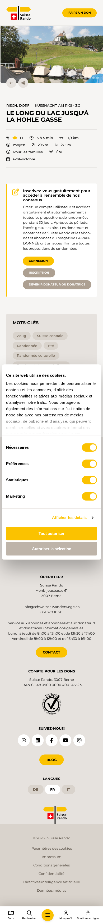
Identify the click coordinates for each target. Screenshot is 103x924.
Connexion (38, 261)
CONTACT (51, 652)
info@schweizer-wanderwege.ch (52, 607)
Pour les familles (28, 152)
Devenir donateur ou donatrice (57, 284)
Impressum (52, 857)
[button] (52, 54)
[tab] (73, 77)
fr (52, 789)
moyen (19, 145)
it (68, 789)
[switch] (89, 464)
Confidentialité (51, 873)
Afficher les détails (69, 517)
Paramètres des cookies (51, 848)
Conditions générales (51, 865)
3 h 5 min (45, 138)
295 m (43, 145)
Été (59, 152)
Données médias (51, 890)
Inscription (39, 272)
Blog (51, 760)
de (35, 789)
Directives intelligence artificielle (51, 882)
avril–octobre (24, 159)
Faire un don (79, 12)
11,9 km (72, 138)
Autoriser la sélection (51, 549)
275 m (65, 145)
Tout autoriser (51, 533)
